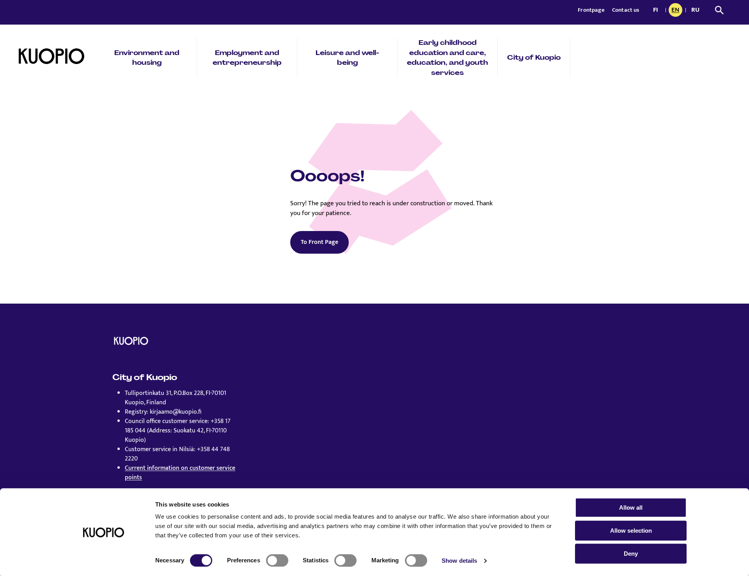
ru (696, 10)
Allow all (631, 507)
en (676, 10)
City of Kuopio (534, 57)
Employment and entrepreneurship (247, 57)
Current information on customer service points (180, 473)
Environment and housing (146, 57)
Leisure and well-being (347, 57)
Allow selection (631, 530)
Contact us (625, 10)
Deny (631, 553)
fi (657, 10)
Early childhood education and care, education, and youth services (447, 57)
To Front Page (319, 242)
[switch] (277, 560)
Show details (459, 560)
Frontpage (592, 10)
